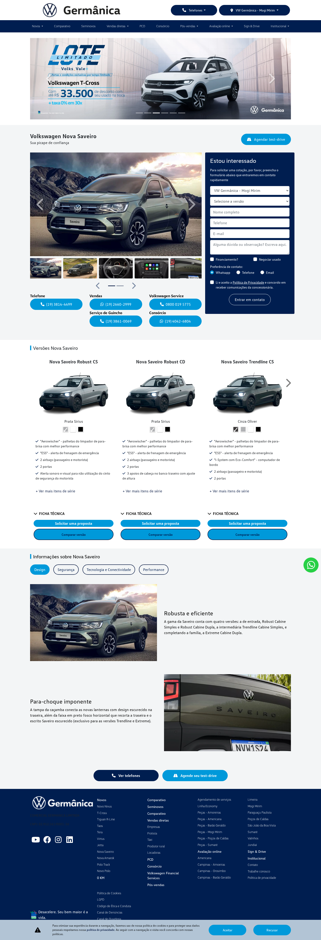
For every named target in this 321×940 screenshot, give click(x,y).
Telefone (248, 272)
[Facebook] (47, 839)
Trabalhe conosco (259, 871)
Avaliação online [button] (220, 26)
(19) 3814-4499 (59, 304)
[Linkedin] (69, 839)
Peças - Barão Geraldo (212, 825)
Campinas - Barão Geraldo (214, 877)
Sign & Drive (252, 26)
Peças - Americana (209, 819)
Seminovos (88, 26)
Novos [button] (36, 26)
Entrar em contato (250, 299)
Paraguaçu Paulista (259, 812)
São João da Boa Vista (262, 825)
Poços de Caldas (258, 819)
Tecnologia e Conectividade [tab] (109, 569)
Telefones (195, 10)
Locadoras (153, 852)
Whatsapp (223, 272)
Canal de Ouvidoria (109, 919)
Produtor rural (156, 846)
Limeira (252, 799)
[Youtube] (35, 839)
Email (270, 272)
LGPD (100, 899)
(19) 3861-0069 (119, 321)
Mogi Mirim (255, 806)
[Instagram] (58, 839)
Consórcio (162, 26)
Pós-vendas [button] (188, 26)
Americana (204, 858)
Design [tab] (39, 569)
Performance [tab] (153, 569)
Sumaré (253, 832)
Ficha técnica (52, 513)
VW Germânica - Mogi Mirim (255, 10)
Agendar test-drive (269, 139)
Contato (253, 865)
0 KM (101, 878)
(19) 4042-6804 (178, 321)
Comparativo (62, 26)
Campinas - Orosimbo (212, 871)
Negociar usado (270, 259)
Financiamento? (227, 259)
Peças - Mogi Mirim (210, 832)
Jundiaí (252, 845)
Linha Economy (207, 806)
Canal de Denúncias (109, 912)
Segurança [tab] (66, 569)
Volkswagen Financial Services (163, 875)
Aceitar (227, 930)
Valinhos (253, 838)
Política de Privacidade (248, 282)
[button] (49, 78)
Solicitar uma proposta (73, 523)
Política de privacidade (262, 877)
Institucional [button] (279, 26)
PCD (142, 26)
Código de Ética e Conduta (114, 906)
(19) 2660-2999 (118, 304)
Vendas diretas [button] (116, 26)
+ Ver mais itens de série (55, 491)
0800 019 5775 (178, 304)
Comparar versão (74, 535)
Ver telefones (128, 775)
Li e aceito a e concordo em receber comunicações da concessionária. (251, 284)
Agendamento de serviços (214, 799)
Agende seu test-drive (198, 775)
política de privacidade (100, 930)
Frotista (152, 833)
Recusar (272, 930)
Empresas (153, 827)
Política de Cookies (109, 893)
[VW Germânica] (81, 10)
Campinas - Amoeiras (211, 864)
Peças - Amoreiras (209, 812)
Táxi (149, 839)
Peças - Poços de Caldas (213, 838)
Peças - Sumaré (208, 845)
